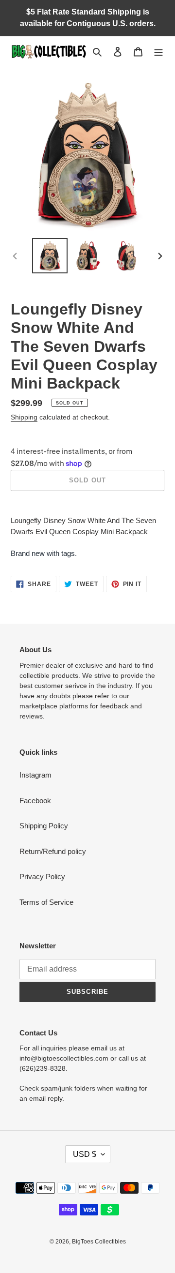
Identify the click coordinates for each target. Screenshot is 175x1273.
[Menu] (158, 51)
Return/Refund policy (52, 851)
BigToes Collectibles (99, 1241)
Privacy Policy (42, 876)
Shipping (24, 417)
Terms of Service (46, 902)
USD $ (84, 1154)
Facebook (35, 800)
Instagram (35, 775)
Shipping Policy (43, 826)
